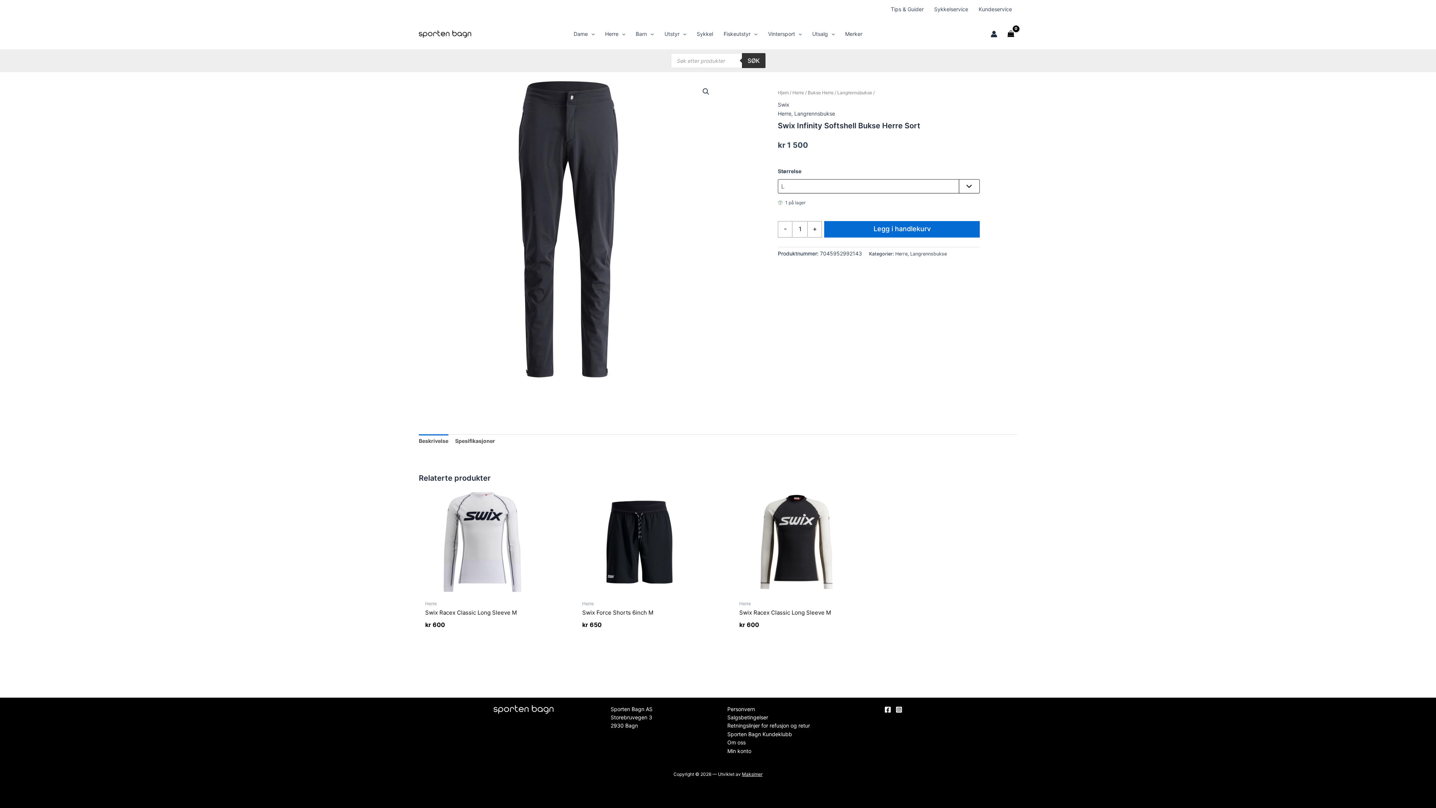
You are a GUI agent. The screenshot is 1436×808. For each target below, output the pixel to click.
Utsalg (820, 34)
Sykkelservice (951, 9)
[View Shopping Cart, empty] (1011, 34)
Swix (783, 104)
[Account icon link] (994, 34)
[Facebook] (887, 709)
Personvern (741, 709)
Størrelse (789, 171)
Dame (581, 34)
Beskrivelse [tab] (433, 441)
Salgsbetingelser (747, 717)
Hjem (783, 92)
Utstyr (672, 34)
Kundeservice (995, 9)
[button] (591, 34)
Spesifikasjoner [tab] (475, 441)
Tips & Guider (907, 9)
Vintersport (781, 34)
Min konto (739, 751)
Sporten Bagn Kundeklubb (759, 734)
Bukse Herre (821, 92)
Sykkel (705, 34)
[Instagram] (899, 709)
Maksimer (752, 774)
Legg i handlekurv (902, 229)
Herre (612, 34)
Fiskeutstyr (737, 34)
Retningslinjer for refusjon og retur (768, 725)
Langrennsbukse (854, 92)
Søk (754, 60)
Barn (641, 34)
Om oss (736, 742)
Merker (853, 34)
